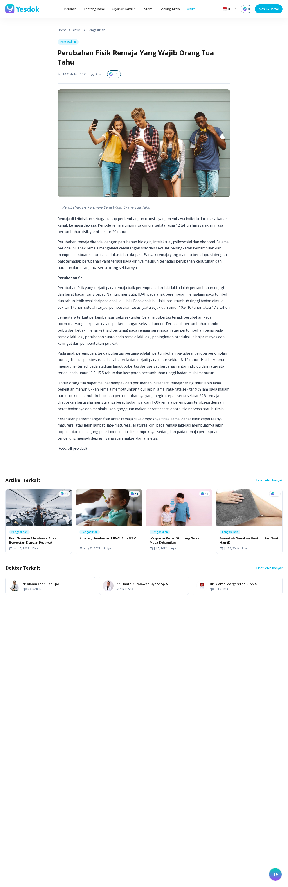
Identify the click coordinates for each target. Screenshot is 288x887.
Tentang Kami (94, 9)
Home (62, 30)
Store (148, 9)
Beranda (70, 9)
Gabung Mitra (170, 9)
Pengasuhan (96, 30)
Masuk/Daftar (269, 9)
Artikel (191, 9)
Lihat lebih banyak (269, 480)
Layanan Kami (122, 9)
